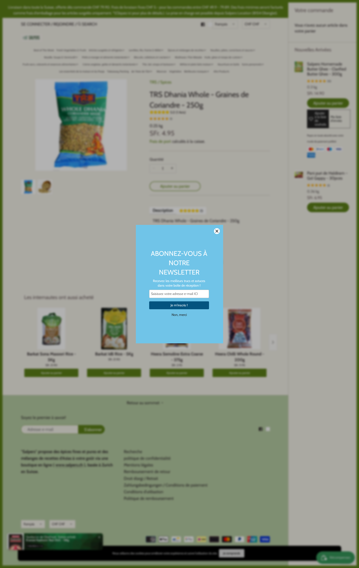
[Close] (217, 231)
